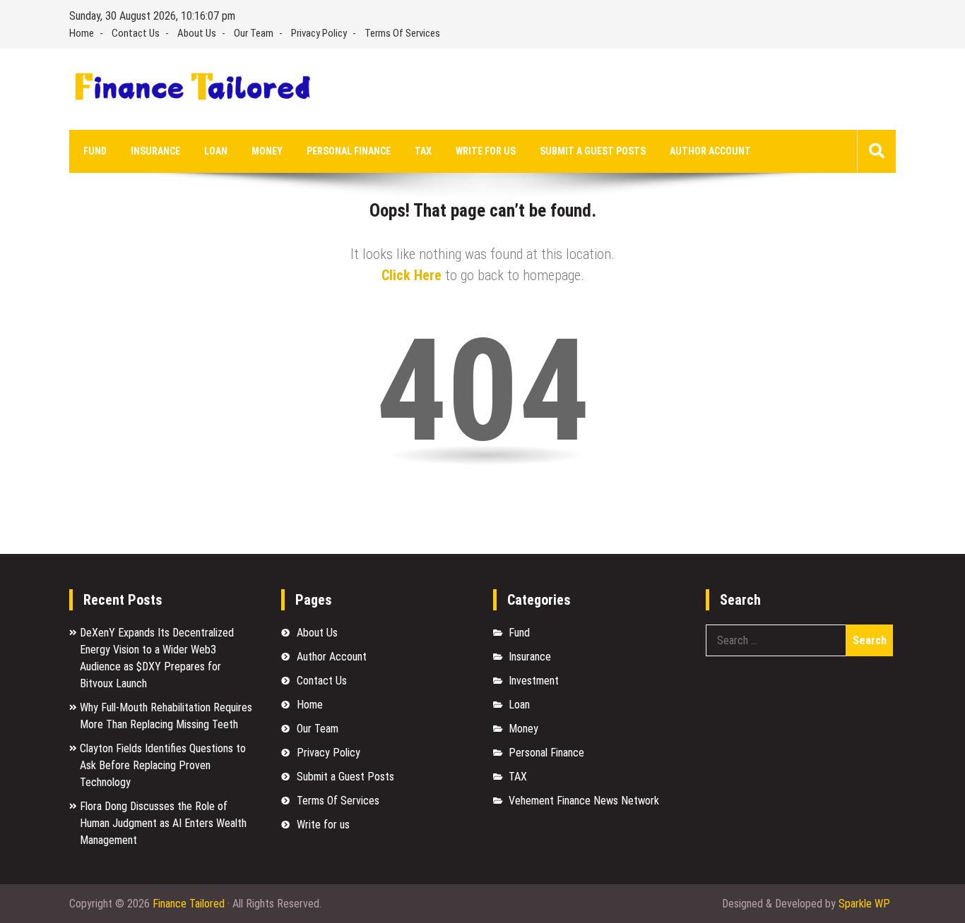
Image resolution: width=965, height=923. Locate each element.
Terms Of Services (402, 33)
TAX (423, 151)
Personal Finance (349, 151)
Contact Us (136, 33)
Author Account (710, 151)
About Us (196, 33)
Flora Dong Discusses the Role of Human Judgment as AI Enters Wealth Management (163, 823)
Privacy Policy (319, 33)
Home (81, 33)
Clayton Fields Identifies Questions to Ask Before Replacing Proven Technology (163, 765)
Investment (534, 680)
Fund (95, 151)
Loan (215, 151)
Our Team (253, 33)
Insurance (155, 151)
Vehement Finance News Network (584, 800)
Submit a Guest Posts (593, 151)
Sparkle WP (864, 903)
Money (267, 151)
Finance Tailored (189, 903)
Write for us (486, 151)
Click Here (411, 275)
